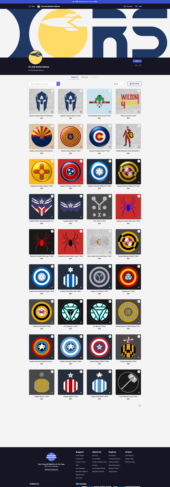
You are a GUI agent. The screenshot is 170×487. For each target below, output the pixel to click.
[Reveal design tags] (52, 112)
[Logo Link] (38, 6)
